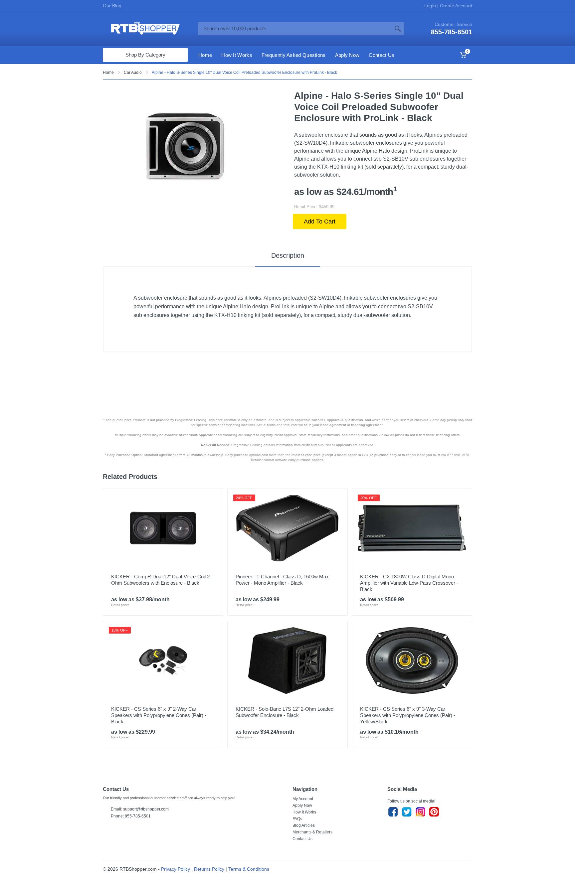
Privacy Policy (175, 869)
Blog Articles (303, 825)
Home (108, 72)
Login (430, 5)
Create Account (455, 5)
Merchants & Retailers (312, 832)
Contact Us (302, 838)
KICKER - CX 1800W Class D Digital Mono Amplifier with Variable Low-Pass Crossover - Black (409, 583)
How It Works (304, 812)
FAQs (297, 818)
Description (287, 255)
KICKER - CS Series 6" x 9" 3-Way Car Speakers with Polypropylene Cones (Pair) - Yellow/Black (407, 715)
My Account (302, 799)
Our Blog (112, 5)
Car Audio (133, 72)
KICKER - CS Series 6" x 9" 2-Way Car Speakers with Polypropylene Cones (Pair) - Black (158, 715)
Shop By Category (145, 55)
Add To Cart (319, 221)
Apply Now (302, 805)
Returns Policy (209, 869)
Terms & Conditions (248, 869)
